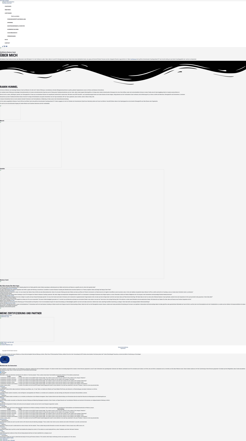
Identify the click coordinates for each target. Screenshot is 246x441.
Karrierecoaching (13, 29)
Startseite (8, 6)
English (13, 440)
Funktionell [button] (2, 386)
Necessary (4, 372)
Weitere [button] (2, 401)
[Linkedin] (4, 46)
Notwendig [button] (2, 405)
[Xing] (6, 46)
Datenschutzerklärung (123, 347)
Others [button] (1, 430)
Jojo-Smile (12, 290)
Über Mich (8, 9)
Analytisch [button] (2, 394)
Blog (6, 39)
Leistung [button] (2, 390)
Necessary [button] (2, 371)
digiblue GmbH (10, 295)
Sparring (10, 22)
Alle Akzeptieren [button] (10, 355)
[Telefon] (2, 46)
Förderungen (11, 36)
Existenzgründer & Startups (16, 26)
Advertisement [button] (3, 419)
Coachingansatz (12, 32)
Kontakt (7, 43)
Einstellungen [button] (3, 355)
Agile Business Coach (10, 303)
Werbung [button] (2, 397)
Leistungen (8, 13)
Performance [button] (3, 434)
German (5, 439)
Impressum (123, 348)
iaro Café (12, 300)
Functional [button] (2, 426)
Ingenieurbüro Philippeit (11, 288)
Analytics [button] (2, 423)
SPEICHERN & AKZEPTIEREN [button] (6, 438)
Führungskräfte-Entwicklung (16, 19)
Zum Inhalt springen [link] (4, 0)
